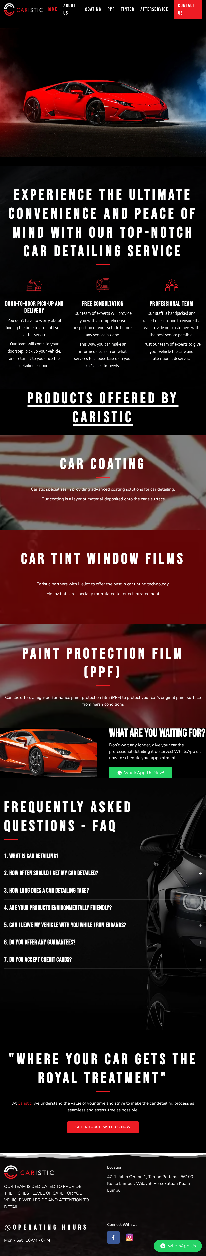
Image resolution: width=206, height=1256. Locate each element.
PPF (111, 9)
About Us (69, 9)
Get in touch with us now (103, 1127)
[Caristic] (23, 9)
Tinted (127, 9)
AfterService (154, 9)
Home (52, 9)
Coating (93, 9)
